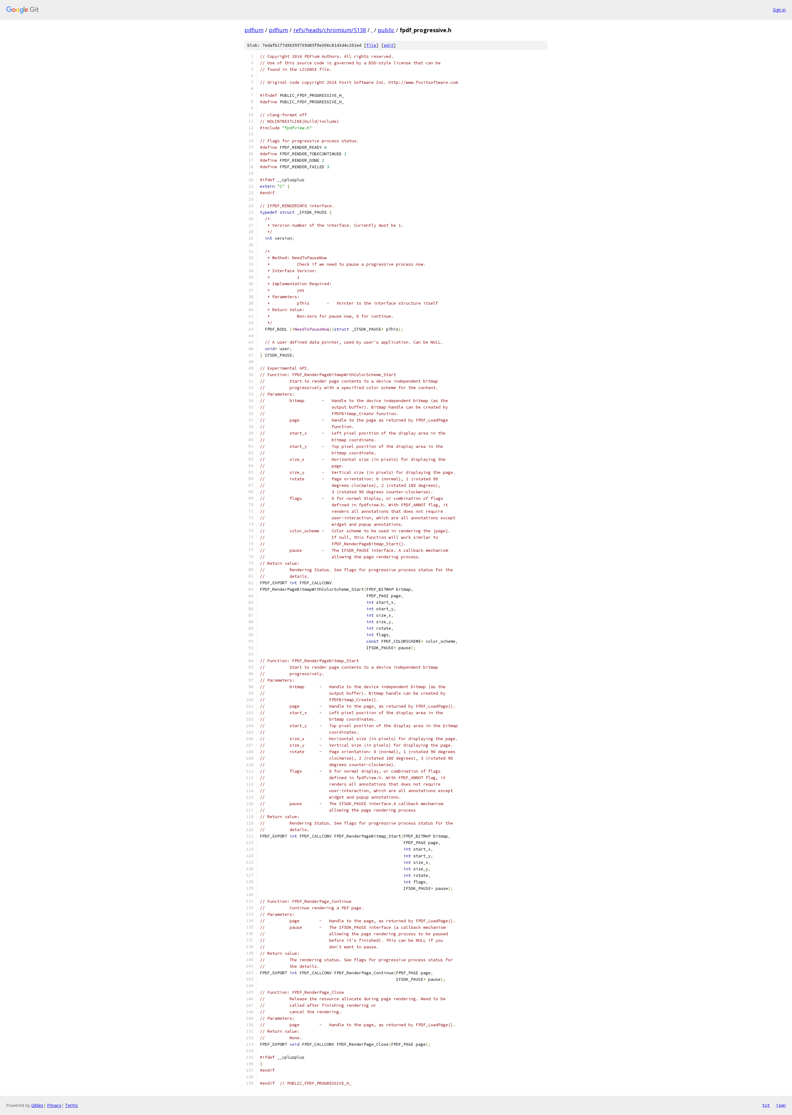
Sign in (779, 10)
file (371, 45)
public (386, 30)
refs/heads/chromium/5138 (329, 30)
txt (766, 1105)
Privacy (54, 1105)
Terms (71, 1105)
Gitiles (37, 1105)
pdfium (254, 30)
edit (389, 45)
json (781, 1105)
